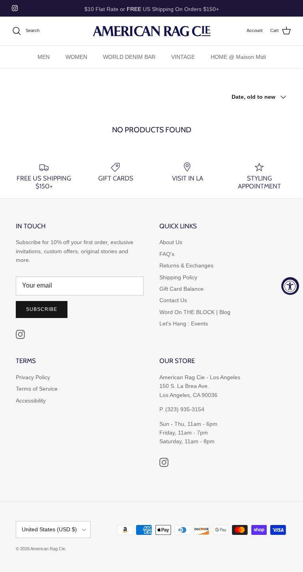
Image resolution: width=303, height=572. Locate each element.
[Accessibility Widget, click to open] (290, 286)
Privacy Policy (33, 377)
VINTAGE (183, 57)
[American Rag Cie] (151, 31)
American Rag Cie (47, 548)
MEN (43, 57)
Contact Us (173, 300)
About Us (170, 242)
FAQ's (166, 254)
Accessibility (31, 400)
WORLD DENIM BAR (129, 57)
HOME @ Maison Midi (238, 57)
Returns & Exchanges (186, 265)
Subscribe (41, 309)
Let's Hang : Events (183, 323)
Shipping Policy (178, 277)
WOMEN (76, 57)
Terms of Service (37, 389)
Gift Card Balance (181, 289)
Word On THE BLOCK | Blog (194, 312)
